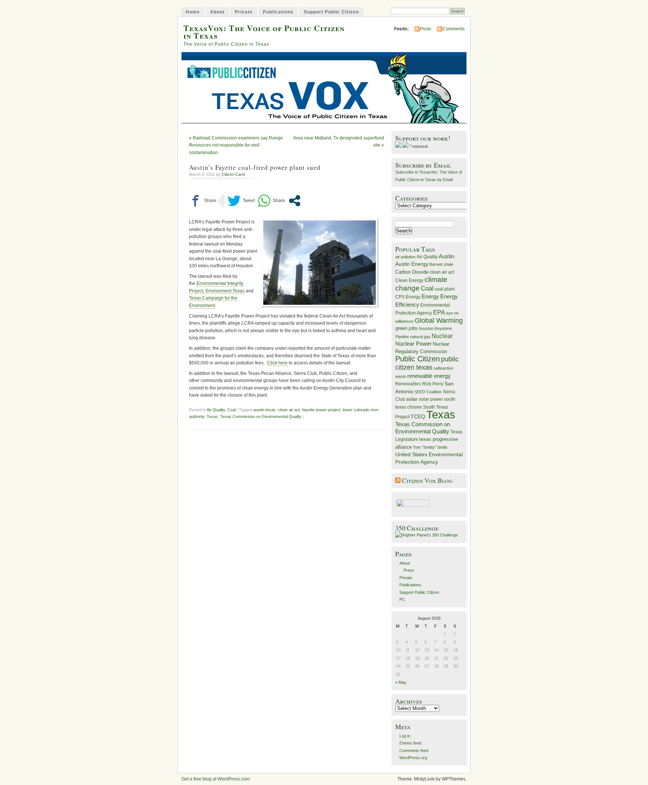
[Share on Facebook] (202, 200)
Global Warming (439, 320)
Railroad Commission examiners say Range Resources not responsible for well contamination (236, 145)
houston (426, 328)
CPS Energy (407, 296)
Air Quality (216, 409)
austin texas (265, 409)
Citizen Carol (233, 174)
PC (402, 599)
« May (400, 682)
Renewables (408, 384)
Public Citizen (417, 359)
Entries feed (410, 743)
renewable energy (429, 376)
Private (244, 12)
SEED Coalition (428, 392)
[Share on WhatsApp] (271, 200)
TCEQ (418, 416)
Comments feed (413, 750)
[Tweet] (241, 200)
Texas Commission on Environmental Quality (261, 416)
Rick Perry (432, 384)
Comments (453, 28)
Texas (212, 416)
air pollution (405, 257)
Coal (231, 409)
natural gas (420, 336)
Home (193, 12)
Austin (446, 256)
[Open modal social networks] (294, 200)
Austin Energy (411, 264)
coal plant (444, 289)
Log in (404, 736)
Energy (430, 296)
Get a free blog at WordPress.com (216, 779)
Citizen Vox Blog (427, 480)
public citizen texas (427, 363)
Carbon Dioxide (411, 272)
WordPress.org (413, 757)
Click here (277, 363)
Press (409, 570)
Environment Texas (225, 291)
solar (412, 399)
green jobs (406, 328)
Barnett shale (441, 264)
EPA (439, 312)
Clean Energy (409, 280)
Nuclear (442, 336)
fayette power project (321, 409)
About (217, 12)
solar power (431, 399)
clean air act (289, 409)
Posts (425, 28)
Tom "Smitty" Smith (430, 447)
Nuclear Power (413, 344)
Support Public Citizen (331, 12)
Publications (278, 12)
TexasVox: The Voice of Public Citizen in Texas (264, 31)
